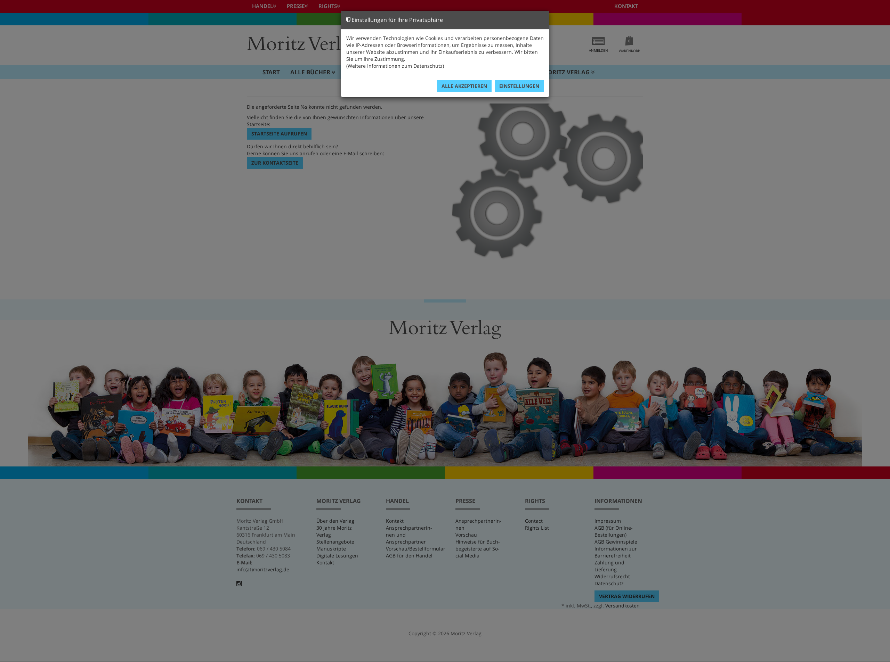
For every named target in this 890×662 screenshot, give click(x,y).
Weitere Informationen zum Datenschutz (395, 66)
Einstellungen (519, 86)
